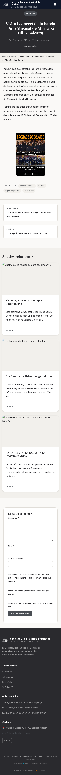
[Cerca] (47, 4)
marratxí (41, 186)
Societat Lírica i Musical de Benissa (26, 757)
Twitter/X (7, 687)
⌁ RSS (7, 740)
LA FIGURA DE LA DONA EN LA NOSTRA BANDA (26, 454)
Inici (4, 56)
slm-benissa (29, 191)
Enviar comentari (20, 613)
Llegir (8, 330)
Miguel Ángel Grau (12, 191)
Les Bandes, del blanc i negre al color (29, 376)
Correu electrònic (17, 558)
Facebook (7, 671)
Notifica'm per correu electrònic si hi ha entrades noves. (30, 605)
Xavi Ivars (42, 770)
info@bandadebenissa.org (17, 733)
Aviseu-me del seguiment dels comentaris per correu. (28, 592)
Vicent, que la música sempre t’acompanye (24, 301)
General (30, 13)
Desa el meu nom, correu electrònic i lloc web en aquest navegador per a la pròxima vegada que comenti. (30, 577)
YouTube (7, 682)
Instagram (7, 677)
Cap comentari (30, 46)
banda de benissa (27, 186)
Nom (11, 546)
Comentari (13, 518)
